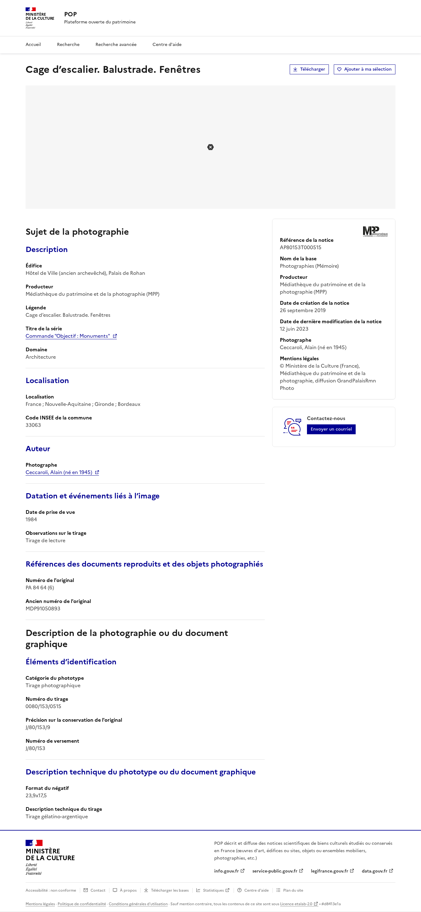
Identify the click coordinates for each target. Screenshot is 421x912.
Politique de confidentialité (82, 904)
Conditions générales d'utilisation (138, 904)
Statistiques (213, 890)
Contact (98, 890)
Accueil (33, 44)
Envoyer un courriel (331, 429)
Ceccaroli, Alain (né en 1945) (59, 472)
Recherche (68, 44)
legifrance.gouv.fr (329, 871)
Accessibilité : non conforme (51, 890)
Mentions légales (40, 904)
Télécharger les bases (170, 890)
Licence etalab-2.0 (296, 904)
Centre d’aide (256, 890)
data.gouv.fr (374, 871)
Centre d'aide (167, 44)
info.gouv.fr (226, 871)
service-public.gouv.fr (274, 871)
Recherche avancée (116, 44)
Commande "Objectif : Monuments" (68, 336)
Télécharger (312, 69)
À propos (128, 890)
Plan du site (293, 890)
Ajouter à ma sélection (368, 69)
